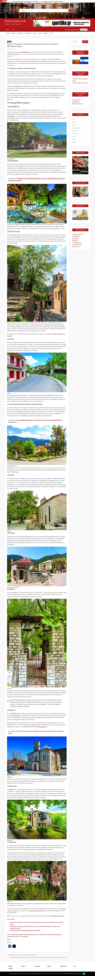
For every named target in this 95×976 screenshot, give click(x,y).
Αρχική (8, 29)
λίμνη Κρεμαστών (15, 715)
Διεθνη (13, 33)
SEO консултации (77, 103)
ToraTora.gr (15, 21)
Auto (51, 33)
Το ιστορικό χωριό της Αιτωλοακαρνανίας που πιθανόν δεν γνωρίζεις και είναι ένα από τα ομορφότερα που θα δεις (37, 957)
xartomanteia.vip (77, 244)
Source (9, 939)
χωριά (16, 54)
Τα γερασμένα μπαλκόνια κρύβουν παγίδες (18, 1)
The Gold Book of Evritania (56, 916)
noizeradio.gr (76, 236)
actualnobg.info (76, 242)
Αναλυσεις (20, 33)
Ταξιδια (35, 33)
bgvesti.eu (75, 240)
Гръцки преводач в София (80, 83)
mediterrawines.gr (77, 234)
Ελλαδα (8, 33)
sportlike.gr (75, 238)
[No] (93, 974)
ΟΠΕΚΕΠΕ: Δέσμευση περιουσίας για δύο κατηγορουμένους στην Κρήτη (49, 1)
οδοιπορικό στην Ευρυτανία (36, 910)
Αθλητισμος (28, 33)
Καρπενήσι (18, 86)
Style (40, 33)
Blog (13, 29)
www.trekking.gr (42, 726)
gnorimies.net (76, 246)
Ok (84, 973)
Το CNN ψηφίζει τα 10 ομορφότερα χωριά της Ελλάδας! (25, 930)
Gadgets (46, 33)
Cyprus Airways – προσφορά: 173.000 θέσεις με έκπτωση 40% (22, 955)
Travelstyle (25, 936)
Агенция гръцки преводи (80, 79)
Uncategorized (75, 128)
